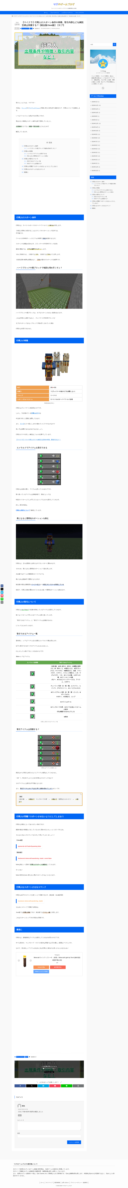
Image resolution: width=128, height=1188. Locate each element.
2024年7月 (96, 141)
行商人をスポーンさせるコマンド (34, 169)
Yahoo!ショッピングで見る (41, 971)
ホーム (42, 1182)
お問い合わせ (65, 1182)
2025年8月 (95, 116)
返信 (20, 1115)
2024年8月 (96, 138)
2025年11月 (96, 109)
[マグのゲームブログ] (64, 4)
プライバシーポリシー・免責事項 (78, 1182)
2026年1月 (95, 101)
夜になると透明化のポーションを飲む (37, 156)
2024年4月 (96, 152)
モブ (31, 28)
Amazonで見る (41, 967)
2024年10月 (96, 130)
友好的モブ (37, 28)
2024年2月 (96, 159)
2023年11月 (96, 170)
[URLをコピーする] (78, 1085)
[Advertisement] (49, 86)
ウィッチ (24, 108)
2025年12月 (96, 105)
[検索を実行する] (114, 44)
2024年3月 (96, 156)
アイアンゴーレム (34, 108)
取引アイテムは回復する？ (34, 163)
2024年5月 (96, 148)
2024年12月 (96, 123)
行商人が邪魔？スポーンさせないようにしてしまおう (41, 166)
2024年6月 (96, 145)
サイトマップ (49, 1182)
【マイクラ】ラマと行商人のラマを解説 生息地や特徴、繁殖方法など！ (38, 439)
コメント (20, 1120)
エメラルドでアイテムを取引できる (37, 153)
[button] (20, 1085)
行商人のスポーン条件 (31, 146)
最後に (26, 172)
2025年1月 (95, 120)
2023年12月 (96, 167)
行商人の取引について (31, 159)
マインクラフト (25, 28)
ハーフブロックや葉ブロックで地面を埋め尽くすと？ (42, 148)
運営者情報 (57, 1182)
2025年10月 (96, 112)
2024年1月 (95, 163)
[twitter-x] (103, 88)
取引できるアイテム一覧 (34, 161)
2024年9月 (96, 134)
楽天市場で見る (57, 967)
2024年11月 (96, 127)
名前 (18, 1133)
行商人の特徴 (28, 151)
